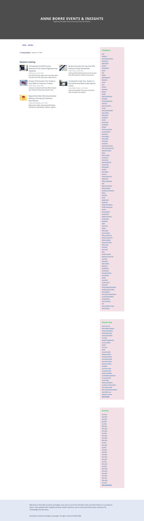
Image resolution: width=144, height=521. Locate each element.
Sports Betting (106, 292)
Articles (30, 45)
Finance (104, 87)
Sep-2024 (104, 454)
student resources (107, 216)
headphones (105, 268)
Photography (105, 68)
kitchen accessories (107, 238)
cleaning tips (105, 164)
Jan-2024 (104, 424)
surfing (104, 345)
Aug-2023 (104, 417)
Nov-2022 (104, 471)
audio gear (105, 226)
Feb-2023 (104, 426)
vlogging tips (105, 219)
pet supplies (105, 172)
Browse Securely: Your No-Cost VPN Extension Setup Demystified (81, 67)
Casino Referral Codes (108, 306)
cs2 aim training (106, 352)
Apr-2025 (104, 483)
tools (103, 252)
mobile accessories (107, 207)
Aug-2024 (104, 438)
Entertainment (106, 77)
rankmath (104, 366)
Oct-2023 (104, 450)
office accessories (107, 235)
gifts (103, 183)
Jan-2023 (104, 461)
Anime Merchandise (107, 110)
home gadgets (106, 233)
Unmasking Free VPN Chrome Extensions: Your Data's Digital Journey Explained (43, 68)
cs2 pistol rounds (106, 371)
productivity (105, 124)
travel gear (105, 143)
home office (105, 139)
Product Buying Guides (108, 289)
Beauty (104, 91)
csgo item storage (107, 361)
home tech (105, 285)
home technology (106, 273)
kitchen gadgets (106, 240)
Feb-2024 (104, 452)
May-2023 (104, 468)
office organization (107, 181)
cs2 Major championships (109, 385)
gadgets (104, 169)
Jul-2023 (104, 442)
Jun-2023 (104, 421)
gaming (104, 209)
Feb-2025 (104, 478)
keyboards (105, 266)
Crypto (104, 108)
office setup (105, 230)
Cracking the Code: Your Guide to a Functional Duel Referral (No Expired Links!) (81, 83)
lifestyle (104, 127)
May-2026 (104, 480)
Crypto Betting (106, 299)
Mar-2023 (104, 464)
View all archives (107, 485)
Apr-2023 (104, 419)
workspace (105, 117)
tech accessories (106, 106)
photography (105, 167)
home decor (105, 160)
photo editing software (108, 328)
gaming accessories (107, 146)
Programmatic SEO (107, 101)
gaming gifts (105, 214)
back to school (106, 155)
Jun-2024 (104, 466)
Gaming (104, 66)
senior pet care (106, 326)
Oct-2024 (104, 433)
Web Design (105, 63)
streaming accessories (108, 190)
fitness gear (105, 245)
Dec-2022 (104, 445)
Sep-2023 (104, 459)
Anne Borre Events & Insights (72, 18)
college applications (107, 382)
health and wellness (107, 205)
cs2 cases (104, 347)
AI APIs (104, 120)
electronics (105, 261)
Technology (105, 61)
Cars (103, 84)
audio (103, 223)
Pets (103, 54)
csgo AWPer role (106, 392)
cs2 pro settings (106, 342)
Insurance (104, 89)
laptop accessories (107, 186)
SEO (103, 73)
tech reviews (105, 113)
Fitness (104, 75)
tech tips (104, 174)
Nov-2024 (104, 431)
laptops (104, 228)
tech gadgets (105, 136)
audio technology (106, 150)
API (103, 303)
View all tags (105, 397)
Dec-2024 (104, 473)
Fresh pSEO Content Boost (109, 294)
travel (103, 197)
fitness (104, 193)
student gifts (105, 200)
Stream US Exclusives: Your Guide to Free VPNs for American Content (42, 82)
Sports (103, 70)
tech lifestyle (105, 275)
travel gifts (105, 141)
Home (24, 45)
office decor (105, 115)
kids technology (106, 188)
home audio (105, 122)
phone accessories (107, 129)
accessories (105, 157)
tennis (103, 349)
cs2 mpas (104, 338)
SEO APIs (104, 103)
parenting (104, 247)
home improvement (107, 331)
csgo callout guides (107, 387)
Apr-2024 (104, 414)
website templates (107, 373)
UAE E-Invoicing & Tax (108, 148)
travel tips (104, 259)
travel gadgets (106, 212)
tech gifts (104, 195)
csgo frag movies (106, 368)
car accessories (106, 132)
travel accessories (107, 176)
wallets (104, 278)
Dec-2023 (104, 457)
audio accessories (107, 242)
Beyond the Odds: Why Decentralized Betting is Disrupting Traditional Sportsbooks (42, 98)
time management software (109, 389)
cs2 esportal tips (106, 378)
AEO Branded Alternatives (109, 287)
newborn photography (108, 340)
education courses (107, 394)
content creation (106, 254)
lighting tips (105, 179)
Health (104, 94)
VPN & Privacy (106, 308)
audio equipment (106, 162)
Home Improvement (107, 58)
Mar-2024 (104, 428)
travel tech (105, 280)
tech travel (105, 249)
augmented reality (107, 333)
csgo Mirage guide (107, 359)
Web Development (107, 96)
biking (103, 153)
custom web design (107, 335)
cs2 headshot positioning (108, 375)
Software (104, 56)
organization (105, 270)
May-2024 (104, 440)
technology (105, 134)
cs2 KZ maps (105, 380)
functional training (107, 356)
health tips (105, 202)
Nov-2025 (104, 475)
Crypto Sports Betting (108, 296)
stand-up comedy (106, 364)
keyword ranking (106, 354)
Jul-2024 (104, 447)
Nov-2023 (104, 435)
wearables (105, 221)
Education (104, 80)
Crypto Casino (106, 282)
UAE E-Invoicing (106, 301)
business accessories (107, 256)
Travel (103, 82)
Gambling (104, 99)
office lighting (105, 263)
